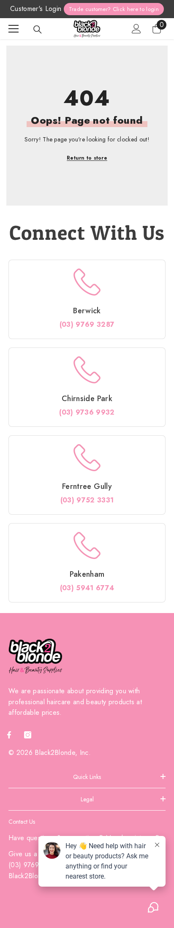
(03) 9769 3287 (87, 324)
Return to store (87, 158)
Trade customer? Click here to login (114, 9)
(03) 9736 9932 (86, 412)
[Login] (136, 28)
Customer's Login (35, 9)
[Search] (38, 29)
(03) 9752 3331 (87, 500)
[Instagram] (28, 735)
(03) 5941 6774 (87, 588)
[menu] (13, 29)
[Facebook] (9, 735)
